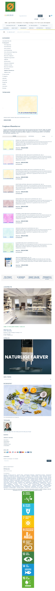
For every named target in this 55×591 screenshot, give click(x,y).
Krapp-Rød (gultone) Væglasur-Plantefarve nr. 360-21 (30, 154)
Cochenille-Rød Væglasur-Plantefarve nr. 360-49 (28, 213)
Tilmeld (49, 460)
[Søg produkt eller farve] (40, 16)
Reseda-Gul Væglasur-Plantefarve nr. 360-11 (27, 140)
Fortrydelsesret (6, 473)
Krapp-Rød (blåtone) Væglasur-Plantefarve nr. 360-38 (30, 184)
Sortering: (31, 136)
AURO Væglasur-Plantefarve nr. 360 (28, 258)
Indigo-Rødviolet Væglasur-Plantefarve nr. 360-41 (29, 198)
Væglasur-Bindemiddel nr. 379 (23, 257)
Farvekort (24, 145)
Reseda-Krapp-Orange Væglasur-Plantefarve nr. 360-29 (17, 117)
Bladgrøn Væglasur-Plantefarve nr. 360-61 (27, 242)
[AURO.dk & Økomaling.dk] (10, 8)
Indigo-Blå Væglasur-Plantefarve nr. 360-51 (27, 228)
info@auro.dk (10, 335)
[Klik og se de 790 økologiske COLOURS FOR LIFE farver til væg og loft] (9, 15)
